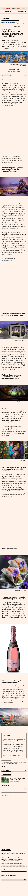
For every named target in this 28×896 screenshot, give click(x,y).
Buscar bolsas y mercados (8, 875)
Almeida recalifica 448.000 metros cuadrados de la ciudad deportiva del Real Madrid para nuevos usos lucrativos (12, 859)
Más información (4, 795)
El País (25, 14)
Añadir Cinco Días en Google (9, 79)
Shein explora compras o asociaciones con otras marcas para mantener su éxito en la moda (13, 853)
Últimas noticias (6, 849)
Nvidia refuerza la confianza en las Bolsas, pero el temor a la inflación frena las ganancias (20, 24)
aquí (23, 798)
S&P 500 (14, 8)
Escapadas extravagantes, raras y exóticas (18, 779)
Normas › (25, 770)
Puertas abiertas (5, 29)
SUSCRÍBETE (20, 11)
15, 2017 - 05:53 (15, 71)
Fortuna (5, 19)
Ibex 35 (3, 8)
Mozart (3, 788)
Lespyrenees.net (6, 260)
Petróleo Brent (25, 8)
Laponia (7, 788)
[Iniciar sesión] (25, 11)
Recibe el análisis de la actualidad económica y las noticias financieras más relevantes (13, 763)
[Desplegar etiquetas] (25, 789)
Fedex (12, 788)
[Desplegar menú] (2, 11)
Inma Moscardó (14, 69)
